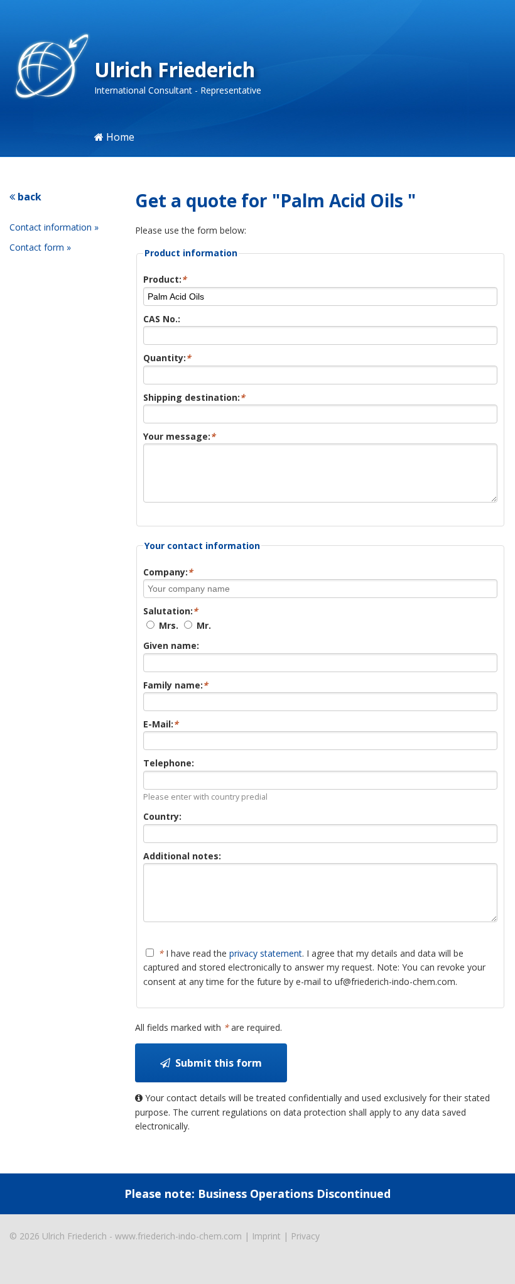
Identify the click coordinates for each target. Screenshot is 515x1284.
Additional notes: (182, 856)
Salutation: (170, 611)
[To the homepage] (47, 68)
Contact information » (54, 227)
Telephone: (168, 763)
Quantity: (167, 358)
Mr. (202, 625)
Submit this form (216, 1063)
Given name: (171, 645)
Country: (162, 816)
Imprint (266, 1236)
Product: (165, 279)
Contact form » (40, 247)
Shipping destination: (194, 397)
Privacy (305, 1236)
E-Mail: (160, 724)
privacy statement (265, 953)
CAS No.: (161, 319)
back (28, 197)
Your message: (179, 436)
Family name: (175, 685)
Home (119, 137)
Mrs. (167, 625)
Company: (168, 572)
